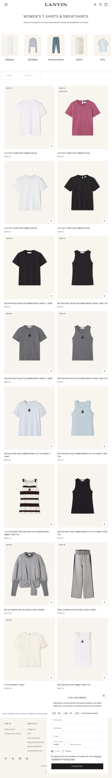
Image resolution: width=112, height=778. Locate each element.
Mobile (68, 751)
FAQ (29, 733)
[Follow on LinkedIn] (27, 758)
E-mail (57, 751)
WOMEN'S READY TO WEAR (17, 713)
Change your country (12, 733)
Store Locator (9, 729)
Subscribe (77, 766)
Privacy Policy (69, 759)
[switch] (53, 713)
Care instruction (33, 738)
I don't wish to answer (89, 713)
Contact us (31, 729)
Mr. (71, 713)
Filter (9, 75)
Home (4, 713)
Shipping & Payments (35, 742)
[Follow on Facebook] (5, 758)
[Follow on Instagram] (20, 758)
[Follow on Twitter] (12, 758)
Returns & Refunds (34, 746)
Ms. (59, 713)
